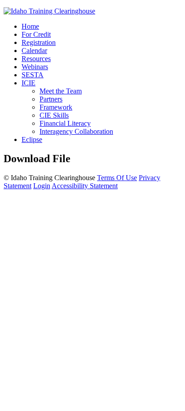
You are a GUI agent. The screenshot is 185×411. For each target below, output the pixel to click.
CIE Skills (54, 115)
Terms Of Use (117, 177)
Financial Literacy (65, 123)
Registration (39, 42)
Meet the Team (61, 91)
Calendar (34, 50)
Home (30, 26)
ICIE (28, 83)
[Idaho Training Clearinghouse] (49, 11)
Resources (36, 58)
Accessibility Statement (85, 186)
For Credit (36, 34)
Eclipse (32, 139)
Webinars (35, 67)
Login (41, 186)
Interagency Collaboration (76, 131)
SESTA (33, 75)
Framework (56, 107)
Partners (51, 99)
